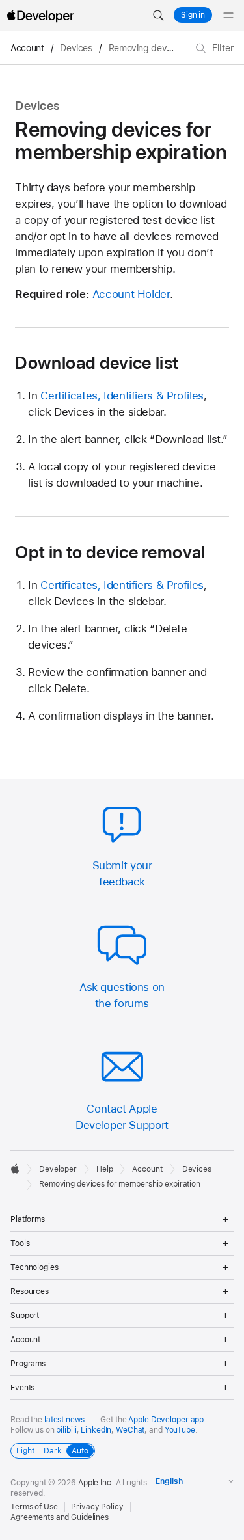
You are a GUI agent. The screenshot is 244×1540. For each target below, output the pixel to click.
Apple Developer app (166, 1419)
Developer (58, 1169)
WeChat (130, 1430)
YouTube (180, 1430)
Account (27, 48)
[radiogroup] (52, 1451)
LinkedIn (96, 1430)
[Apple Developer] (40, 15)
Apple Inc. (96, 1482)
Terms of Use (34, 1506)
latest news (64, 1419)
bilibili (66, 1430)
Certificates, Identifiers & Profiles (122, 395)
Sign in (193, 15)
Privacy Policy (97, 1506)
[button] (158, 15)
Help (104, 1169)
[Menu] (228, 15)
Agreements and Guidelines (59, 1517)
